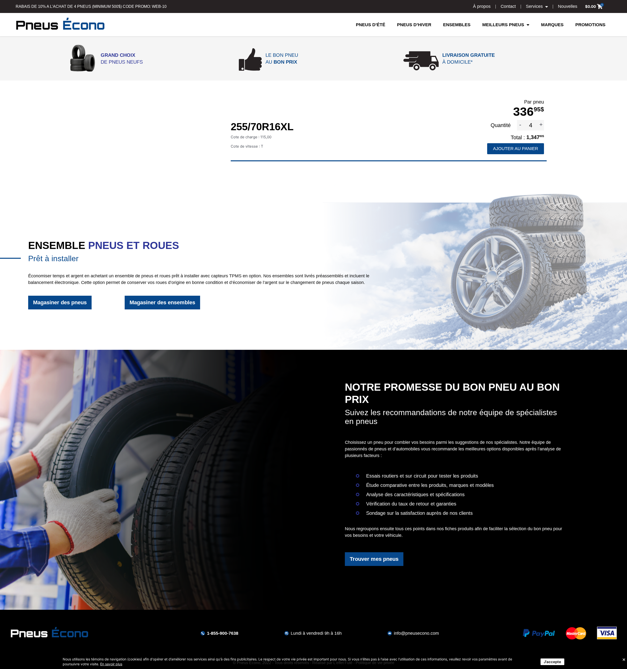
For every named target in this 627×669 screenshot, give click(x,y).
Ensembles (456, 24)
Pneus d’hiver (414, 24)
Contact (508, 6)
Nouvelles (567, 6)
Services (534, 6)
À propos (482, 6)
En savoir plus (111, 664)
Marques (552, 24)
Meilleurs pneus (503, 24)
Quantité (501, 125)
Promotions (590, 24)
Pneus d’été (370, 24)
